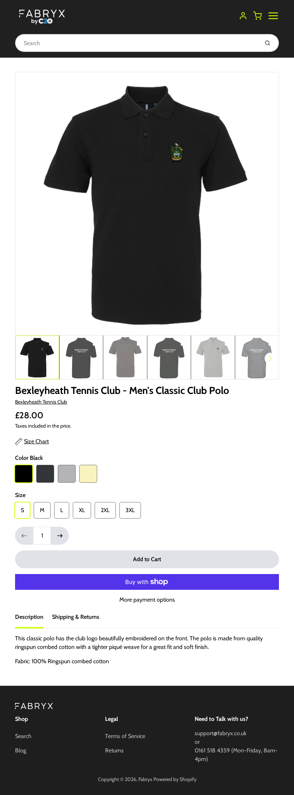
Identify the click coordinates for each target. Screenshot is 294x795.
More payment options (147, 599)
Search (23, 736)
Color (29, 457)
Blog (20, 750)
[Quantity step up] (60, 536)
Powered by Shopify (174, 779)
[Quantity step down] (24, 536)
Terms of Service (125, 736)
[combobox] (136, 43)
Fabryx (145, 779)
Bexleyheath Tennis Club (41, 402)
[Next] (270, 358)
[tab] (33, 619)
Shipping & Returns (75, 616)
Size (20, 495)
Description (29, 616)
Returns (114, 750)
